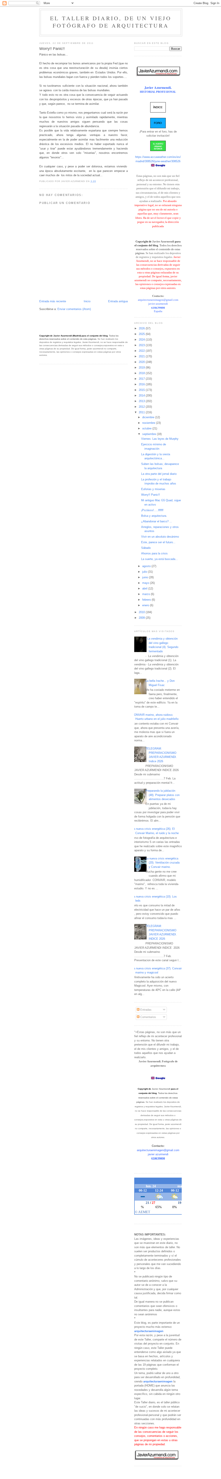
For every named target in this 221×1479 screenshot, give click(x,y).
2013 (142, 401)
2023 (142, 345)
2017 (142, 378)
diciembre (148, 417)
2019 (142, 367)
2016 (142, 384)
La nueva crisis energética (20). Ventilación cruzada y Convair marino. (162, 862)
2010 (142, 612)
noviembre (149, 422)
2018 (142, 373)
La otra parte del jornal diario (159, 473)
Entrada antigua (118, 301)
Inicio (87, 301)
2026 (142, 328)
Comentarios (147, 1017)
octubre (147, 428)
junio (145, 577)
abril (145, 588)
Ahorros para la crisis (154, 553)
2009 (142, 617)
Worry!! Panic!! (150, 494)
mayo (146, 583)
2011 (142, 412)
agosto (147, 566)
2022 (142, 350)
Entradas (145, 1009)
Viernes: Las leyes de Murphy (159, 438)
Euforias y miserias (153, 489)
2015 (142, 390)
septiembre (149, 434)
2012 (142, 406)
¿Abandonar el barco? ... (156, 521)
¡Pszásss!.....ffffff (152, 510)
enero (146, 605)
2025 (142, 334)
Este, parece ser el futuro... (158, 542)
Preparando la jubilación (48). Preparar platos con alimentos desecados (162, 795)
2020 (142, 362)
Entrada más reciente (52, 301)
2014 (142, 395)
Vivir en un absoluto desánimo (160, 536)
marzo (146, 594)
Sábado (146, 547)
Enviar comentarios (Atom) (74, 309)
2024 (142, 339)
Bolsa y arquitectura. (154, 515)
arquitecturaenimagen (148, 1331)
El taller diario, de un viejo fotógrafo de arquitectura (110, 21)
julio (145, 571)
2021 (142, 356)
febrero (147, 599)
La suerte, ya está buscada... (159, 559)
